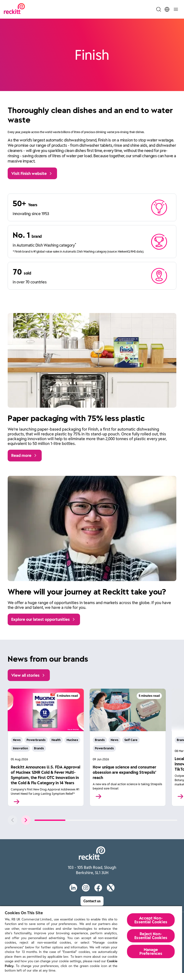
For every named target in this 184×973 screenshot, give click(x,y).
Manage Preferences (150, 951)
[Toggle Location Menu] (167, 9)
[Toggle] (176, 9)
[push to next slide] (26, 820)
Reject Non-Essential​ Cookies (150, 935)
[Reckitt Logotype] (14, 9)
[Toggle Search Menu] (158, 9)
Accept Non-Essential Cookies (150, 920)
